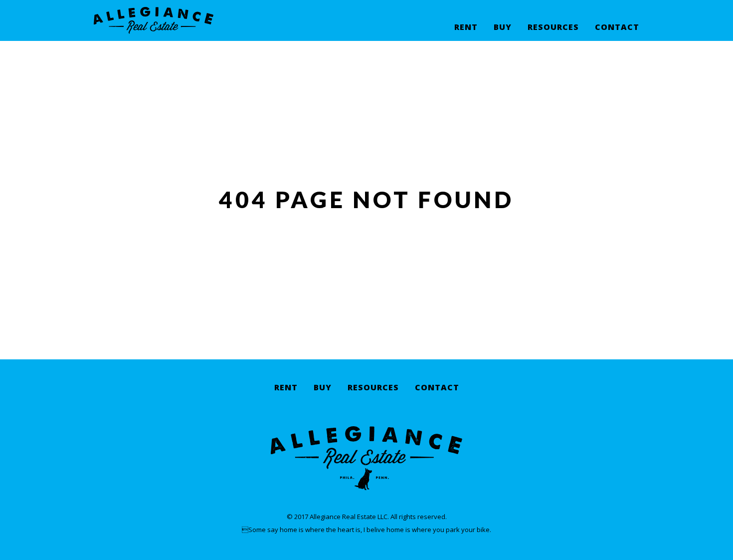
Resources (553, 27)
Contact (617, 27)
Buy (503, 27)
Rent (466, 27)
